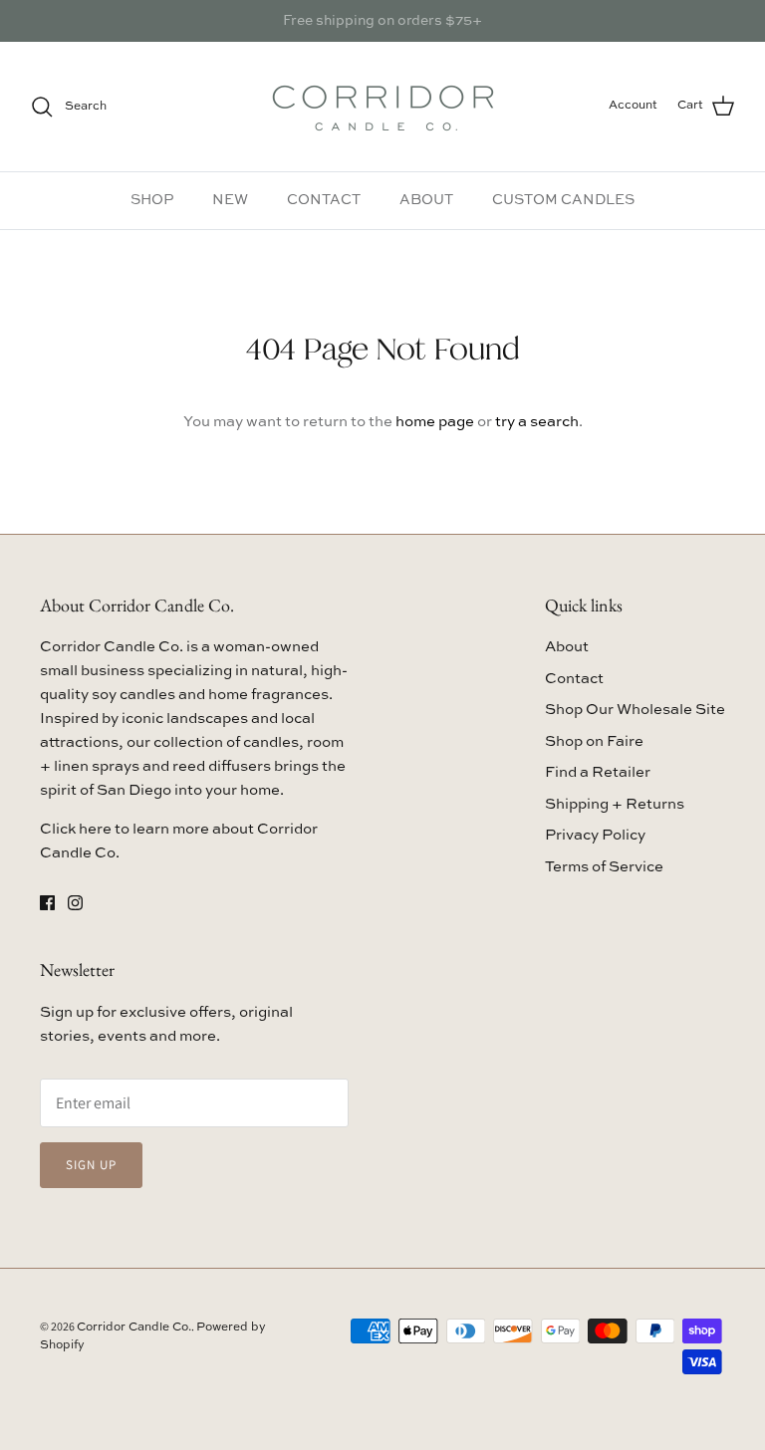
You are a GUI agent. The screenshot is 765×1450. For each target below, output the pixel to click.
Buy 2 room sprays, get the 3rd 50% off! (383, 29)
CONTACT (324, 200)
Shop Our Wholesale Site (635, 709)
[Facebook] (47, 902)
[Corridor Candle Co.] (383, 106)
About (567, 646)
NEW (230, 200)
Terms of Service (604, 866)
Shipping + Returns (614, 804)
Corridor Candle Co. (134, 1327)
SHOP (151, 200)
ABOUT (426, 200)
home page (434, 421)
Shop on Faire (594, 741)
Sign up (91, 1164)
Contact (574, 678)
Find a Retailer (597, 772)
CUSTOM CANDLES (563, 200)
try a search (537, 421)
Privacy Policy (595, 835)
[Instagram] (75, 902)
